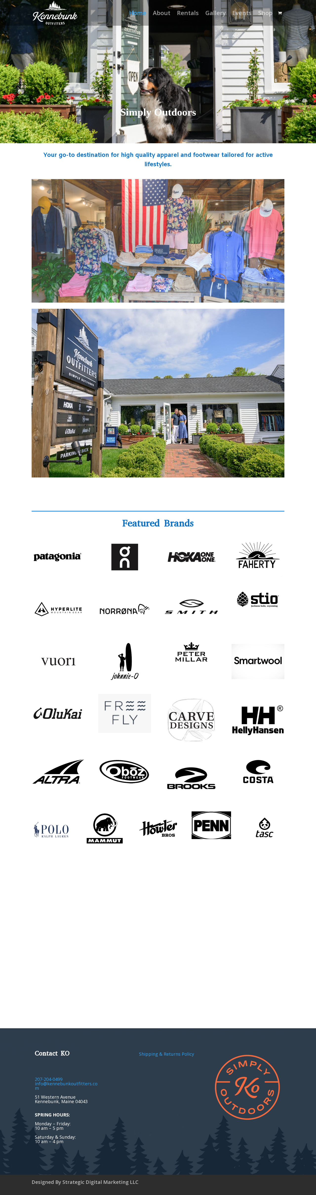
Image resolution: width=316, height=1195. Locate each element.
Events (242, 14)
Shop (265, 14)
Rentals (188, 14)
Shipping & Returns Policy (166, 1054)
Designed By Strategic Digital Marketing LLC (85, 1182)
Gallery (215, 14)
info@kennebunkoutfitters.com (66, 1086)
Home (137, 14)
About (161, 14)
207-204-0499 (48, 1079)
